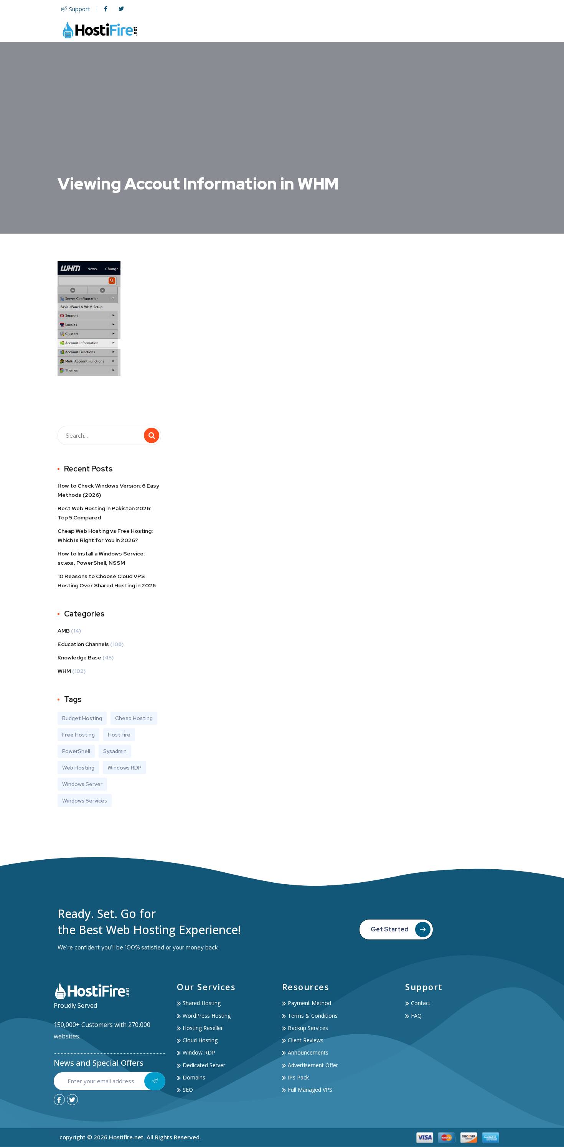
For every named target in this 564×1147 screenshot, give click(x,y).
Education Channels (83, 644)
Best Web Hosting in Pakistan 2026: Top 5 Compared (104, 513)
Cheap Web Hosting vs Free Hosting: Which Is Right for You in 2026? (105, 535)
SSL (382, 29)
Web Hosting (269, 29)
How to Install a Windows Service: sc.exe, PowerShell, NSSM (101, 558)
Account (450, 29)
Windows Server (82, 784)
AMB (64, 630)
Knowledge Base (79, 657)
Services (408, 29)
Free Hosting (78, 734)
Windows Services (84, 800)
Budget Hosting (82, 718)
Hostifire (119, 734)
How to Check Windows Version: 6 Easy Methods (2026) (108, 490)
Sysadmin (115, 751)
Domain (355, 29)
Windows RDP (124, 767)
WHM (64, 670)
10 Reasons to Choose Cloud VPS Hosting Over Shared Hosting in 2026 (107, 581)
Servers (315, 29)
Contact (492, 29)
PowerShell (76, 751)
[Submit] (154, 1081)
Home (232, 29)
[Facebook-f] (59, 1099)
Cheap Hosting (134, 718)
